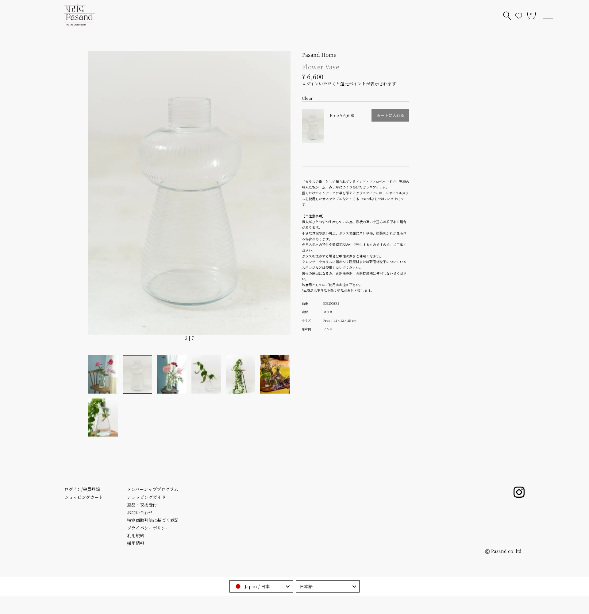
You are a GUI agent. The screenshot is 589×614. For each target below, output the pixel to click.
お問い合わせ (140, 512)
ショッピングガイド (146, 497)
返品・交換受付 (142, 505)
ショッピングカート (83, 497)
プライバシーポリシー (148, 528)
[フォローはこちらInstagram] (519, 492)
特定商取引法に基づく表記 (153, 520)
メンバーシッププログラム (152, 489)
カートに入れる (390, 115)
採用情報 (135, 543)
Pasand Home (319, 54)
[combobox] (261, 586)
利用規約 (135, 535)
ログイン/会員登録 (82, 489)
